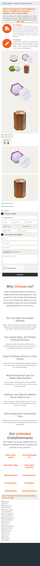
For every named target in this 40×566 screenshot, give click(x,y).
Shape (10, 3)
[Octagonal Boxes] (20, 92)
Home (4, 3)
